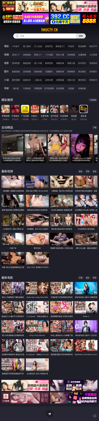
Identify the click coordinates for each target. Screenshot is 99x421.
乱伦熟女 (82, 63)
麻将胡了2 (60, 46)
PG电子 (16, 46)
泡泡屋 (71, 88)
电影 (6, 63)
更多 (94, 171)
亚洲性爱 (16, 63)
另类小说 (71, 80)
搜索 (81, 36)
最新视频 (7, 171)
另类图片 (93, 71)
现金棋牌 (82, 46)
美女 (80, 171)
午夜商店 (27, 88)
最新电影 (7, 278)
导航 (6, 88)
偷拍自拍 (27, 63)
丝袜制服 (71, 54)
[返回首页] (95, 416)
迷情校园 (60, 80)
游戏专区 (49, 46)
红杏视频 (60, 88)
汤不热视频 (49, 88)
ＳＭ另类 (93, 54)
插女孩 (16, 88)
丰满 (80, 278)
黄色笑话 (82, 80)
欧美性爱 (49, 63)
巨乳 (87, 171)
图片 (6, 71)
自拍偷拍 (27, 54)
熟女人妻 (60, 54)
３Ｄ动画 (49, 54)
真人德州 (27, 46)
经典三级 (71, 63)
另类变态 (93, 63)
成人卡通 (38, 63)
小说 (6, 80)
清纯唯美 (71, 71)
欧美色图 (38, 71)
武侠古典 (49, 80)
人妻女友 (38, 80)
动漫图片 (49, 71)
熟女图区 (82, 71)
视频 (6, 54)
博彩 (6, 46)
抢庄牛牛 (93, 46)
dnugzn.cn (49, 29)
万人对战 (38, 46)
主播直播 (82, 54)
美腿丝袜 (60, 71)
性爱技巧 (93, 80)
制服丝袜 (60, 63)
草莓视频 (38, 88)
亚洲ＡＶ (16, 54)
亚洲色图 (27, 71)
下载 (94, 127)
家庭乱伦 (27, 80)
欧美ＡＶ (38, 54)
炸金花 (71, 46)
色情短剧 (82, 88)
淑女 (87, 278)
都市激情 (16, 80)
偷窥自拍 (16, 71)
